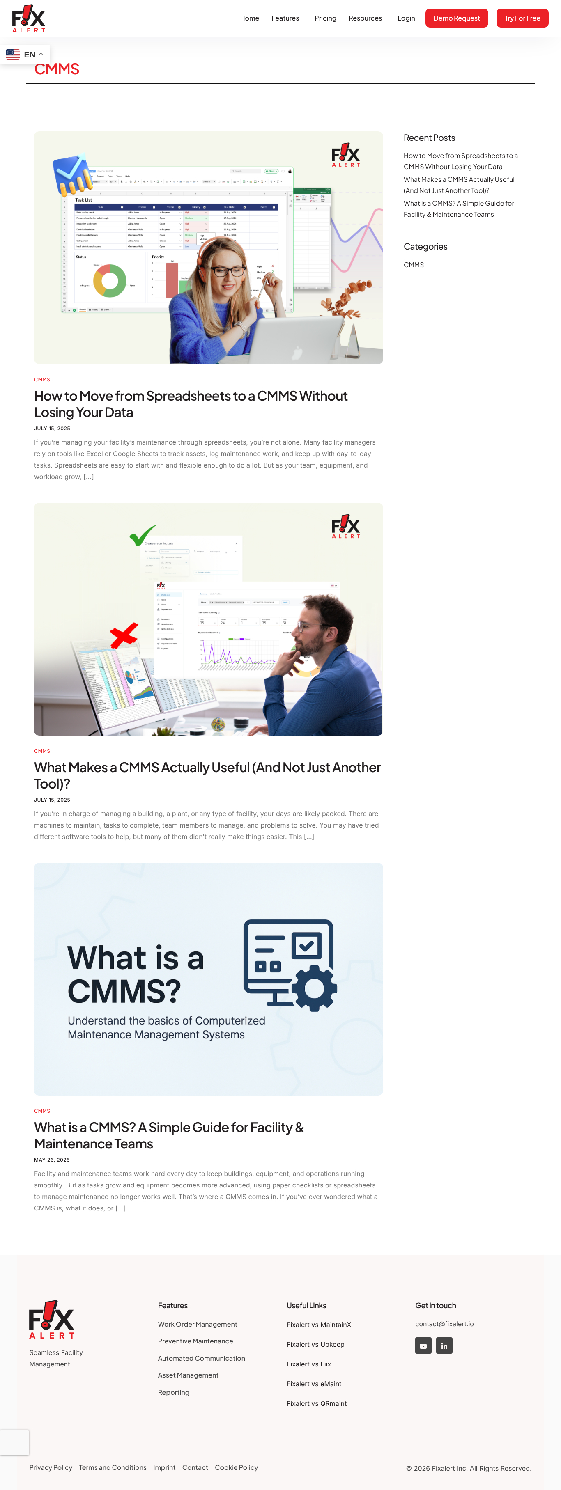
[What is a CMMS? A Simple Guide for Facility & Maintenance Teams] (208, 978)
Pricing (325, 18)
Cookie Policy (236, 1467)
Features (285, 18)
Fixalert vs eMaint (314, 1384)
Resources (365, 18)
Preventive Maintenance (195, 1340)
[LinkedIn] (444, 1345)
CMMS (42, 379)
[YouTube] (423, 1345)
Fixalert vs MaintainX (319, 1324)
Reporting (174, 1392)
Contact (195, 1467)
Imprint (164, 1467)
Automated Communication (201, 1358)
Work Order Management (197, 1324)
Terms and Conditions (113, 1467)
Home (250, 18)
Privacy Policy (50, 1467)
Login (406, 18)
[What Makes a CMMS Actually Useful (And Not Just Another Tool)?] (208, 618)
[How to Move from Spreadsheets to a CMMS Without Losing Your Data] (208, 247)
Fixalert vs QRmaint (317, 1403)
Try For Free (522, 18)
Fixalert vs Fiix (309, 1364)
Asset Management (188, 1375)
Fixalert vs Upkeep (316, 1344)
